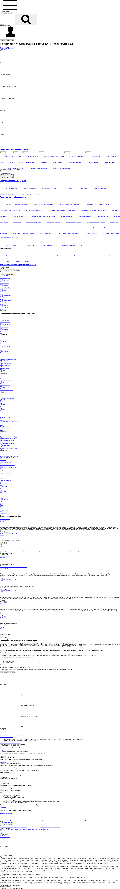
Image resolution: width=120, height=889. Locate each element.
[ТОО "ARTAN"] (80, 820)
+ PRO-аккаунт (16, 743)
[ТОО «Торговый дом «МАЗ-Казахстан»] (48, 820)
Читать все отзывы (5, 519)
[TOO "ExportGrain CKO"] (101, 816)
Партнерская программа (42, 829)
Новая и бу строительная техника (14, 149)
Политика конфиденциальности (18, 827)
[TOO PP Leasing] (37, 816)
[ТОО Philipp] (80, 816)
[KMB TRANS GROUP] (69, 820)
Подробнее (3, 756)
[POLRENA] (48, 816)
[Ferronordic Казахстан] (26, 820)
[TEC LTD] (26, 816)
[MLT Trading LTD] (16, 816)
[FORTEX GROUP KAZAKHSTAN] (5, 820)
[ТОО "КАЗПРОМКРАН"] (58, 820)
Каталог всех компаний (6, 813)
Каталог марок (56, 827)
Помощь (5, 822)
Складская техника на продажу (13, 181)
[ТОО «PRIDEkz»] (16, 820)
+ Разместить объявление (6, 737)
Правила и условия (5, 827)
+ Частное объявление (6, 743)
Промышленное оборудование (13, 197)
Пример (2, 750)
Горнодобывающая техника (11, 238)
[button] (60, 32)
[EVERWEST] (58, 816)
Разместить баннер (31, 829)
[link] (60, 171)
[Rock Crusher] (5, 816)
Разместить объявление (7, 175)
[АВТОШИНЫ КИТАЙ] (112, 816)
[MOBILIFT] (37, 820)
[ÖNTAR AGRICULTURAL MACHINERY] (91, 816)
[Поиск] (26, 19)
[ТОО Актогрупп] (69, 816)
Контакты (10, 822)
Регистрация (3, 807)
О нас (1, 822)
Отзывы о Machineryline (46, 827)
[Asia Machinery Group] (91, 820)
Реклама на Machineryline (6, 829)
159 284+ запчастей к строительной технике (18, 265)
